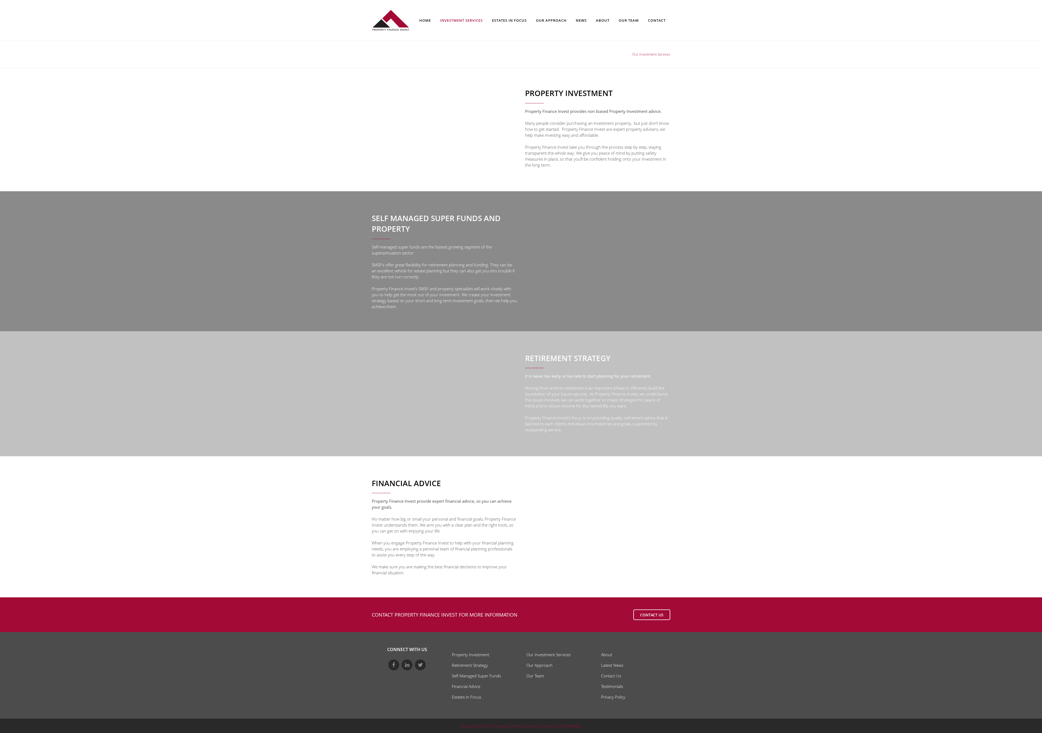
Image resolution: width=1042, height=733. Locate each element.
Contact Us (611, 675)
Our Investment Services (548, 654)
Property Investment (470, 654)
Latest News (612, 665)
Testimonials (612, 686)
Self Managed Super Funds (476, 675)
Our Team (535, 675)
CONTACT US (651, 614)
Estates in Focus (466, 697)
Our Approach (539, 665)
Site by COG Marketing (561, 726)
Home (624, 54)
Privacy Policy (613, 697)
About (606, 654)
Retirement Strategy (470, 665)
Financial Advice (466, 686)
